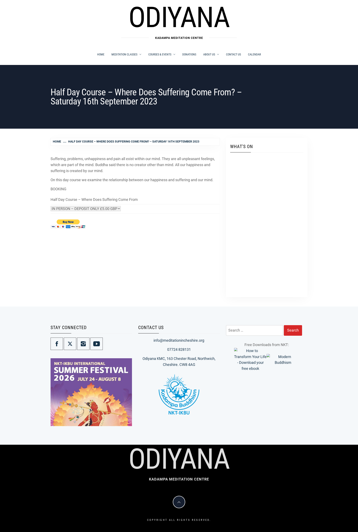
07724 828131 (179, 349)
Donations (189, 54)
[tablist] (127, 424)
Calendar (254, 54)
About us (209, 54)
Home (100, 54)
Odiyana (179, 17)
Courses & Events (159, 54)
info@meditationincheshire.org (179, 340)
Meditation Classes (124, 54)
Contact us (233, 54)
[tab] (126, 424)
